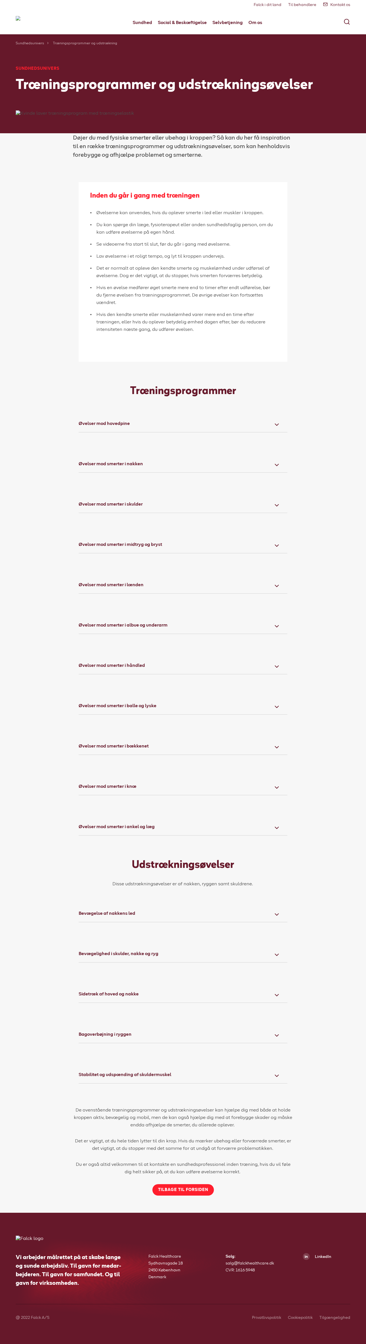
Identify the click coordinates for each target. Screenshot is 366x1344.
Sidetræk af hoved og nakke (109, 994)
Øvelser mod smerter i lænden (111, 584)
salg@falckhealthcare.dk (250, 1263)
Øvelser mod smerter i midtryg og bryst (120, 544)
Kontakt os (340, 5)
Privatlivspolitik (266, 1318)
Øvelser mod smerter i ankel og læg (117, 826)
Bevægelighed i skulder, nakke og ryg (118, 953)
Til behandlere (302, 5)
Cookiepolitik (300, 1318)
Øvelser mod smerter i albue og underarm (123, 625)
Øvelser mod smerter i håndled (112, 665)
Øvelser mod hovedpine (104, 423)
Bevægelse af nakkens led (107, 913)
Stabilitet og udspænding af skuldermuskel (125, 1074)
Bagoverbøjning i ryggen (105, 1034)
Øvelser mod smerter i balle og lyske (117, 705)
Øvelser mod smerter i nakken (111, 464)
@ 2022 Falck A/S (32, 1318)
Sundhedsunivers (30, 43)
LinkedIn (322, 1257)
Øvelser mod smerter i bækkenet (114, 746)
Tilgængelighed (334, 1318)
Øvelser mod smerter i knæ (107, 786)
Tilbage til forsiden (183, 1190)
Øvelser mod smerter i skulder (111, 504)
